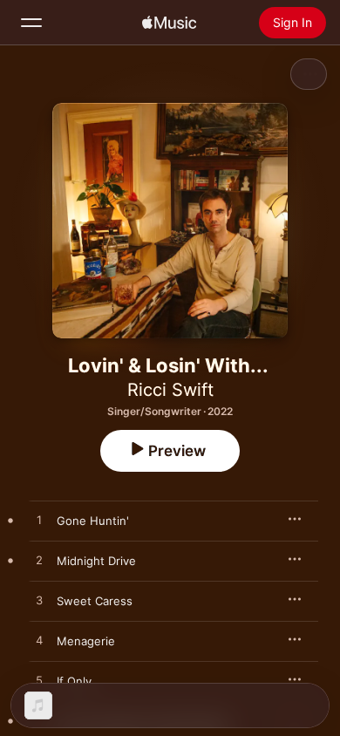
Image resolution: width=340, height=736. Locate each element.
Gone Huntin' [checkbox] (93, 521)
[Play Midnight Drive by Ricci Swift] (39, 561)
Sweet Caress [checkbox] (95, 601)
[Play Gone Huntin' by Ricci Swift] (39, 520)
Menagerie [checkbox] (86, 641)
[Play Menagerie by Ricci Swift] (39, 641)
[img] (169, 23)
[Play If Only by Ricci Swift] (39, 681)
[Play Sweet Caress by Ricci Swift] (39, 601)
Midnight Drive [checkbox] (96, 561)
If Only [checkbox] (74, 681)
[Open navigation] (31, 22)
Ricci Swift (170, 389)
